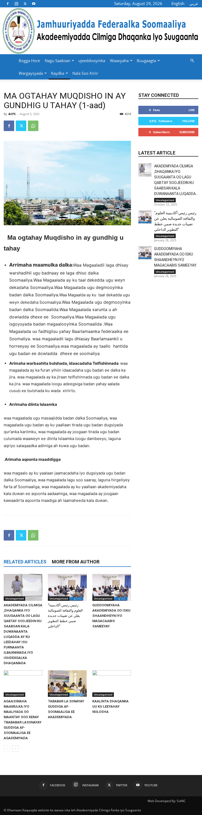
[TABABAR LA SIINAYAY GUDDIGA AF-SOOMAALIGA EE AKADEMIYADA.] (67, 683)
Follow (188, 121)
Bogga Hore (29, 60)
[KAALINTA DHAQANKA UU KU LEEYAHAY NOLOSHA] (111, 683)
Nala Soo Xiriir (85, 73)
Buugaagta (146, 60)
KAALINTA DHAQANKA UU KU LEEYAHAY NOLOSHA (110, 706)
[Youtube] (34, 3)
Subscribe (187, 132)
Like (192, 110)
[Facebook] (8, 3)
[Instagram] (16, 3)
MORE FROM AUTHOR (75, 561)
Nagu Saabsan (57, 60)
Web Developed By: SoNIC (167, 801)
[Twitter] (25, 3)
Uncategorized (14, 598)
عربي (193, 3)
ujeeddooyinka (91, 60)
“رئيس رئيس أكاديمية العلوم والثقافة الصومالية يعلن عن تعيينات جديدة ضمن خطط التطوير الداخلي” (65, 615)
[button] (192, 60)
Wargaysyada (31, 73)
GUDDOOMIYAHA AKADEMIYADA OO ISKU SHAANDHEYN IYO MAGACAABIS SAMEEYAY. (111, 615)
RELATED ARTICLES (25, 561)
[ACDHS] (101, 30)
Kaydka (57, 73)
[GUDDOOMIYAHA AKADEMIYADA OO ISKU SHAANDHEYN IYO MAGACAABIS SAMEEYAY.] (111, 587)
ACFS (12, 114)
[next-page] (15, 748)
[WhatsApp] (33, 126)
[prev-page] (7, 748)
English (177, 3)
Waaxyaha (119, 60)
